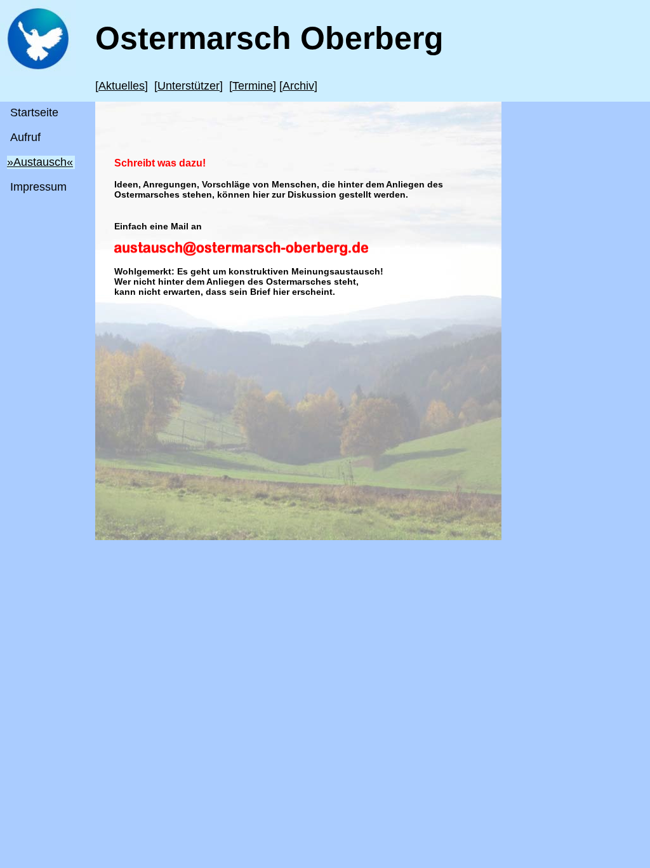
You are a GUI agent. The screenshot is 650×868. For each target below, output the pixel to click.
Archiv (298, 85)
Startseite (34, 112)
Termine (252, 85)
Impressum (38, 186)
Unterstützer (188, 85)
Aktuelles (121, 85)
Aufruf (25, 137)
